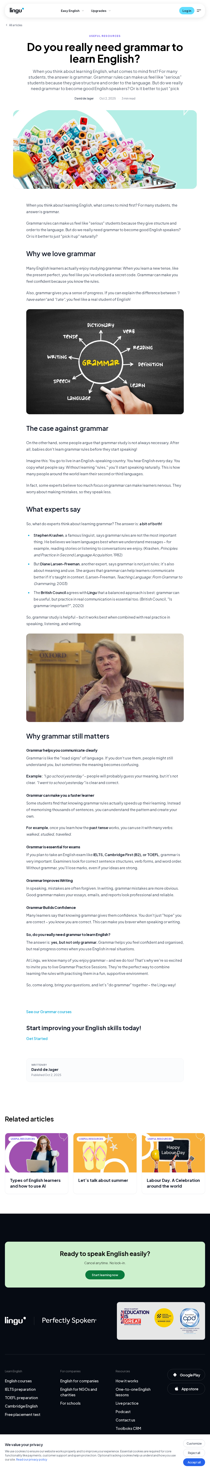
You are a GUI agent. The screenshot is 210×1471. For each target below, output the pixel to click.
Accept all (194, 1462)
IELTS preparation (20, 1389)
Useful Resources (105, 35)
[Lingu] (15, 1321)
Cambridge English (21, 1406)
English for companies (79, 1380)
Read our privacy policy (31, 1459)
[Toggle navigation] (198, 10)
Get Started (37, 1038)
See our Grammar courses (49, 1011)
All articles (15, 25)
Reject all (194, 1453)
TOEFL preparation (21, 1397)
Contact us (125, 1420)
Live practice (127, 1403)
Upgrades (98, 10)
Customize (194, 1443)
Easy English (70, 10)
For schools (70, 1403)
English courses (18, 1380)
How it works (127, 1380)
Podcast (123, 1411)
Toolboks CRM (128, 1428)
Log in (187, 10)
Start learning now (105, 1275)
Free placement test (22, 1414)
